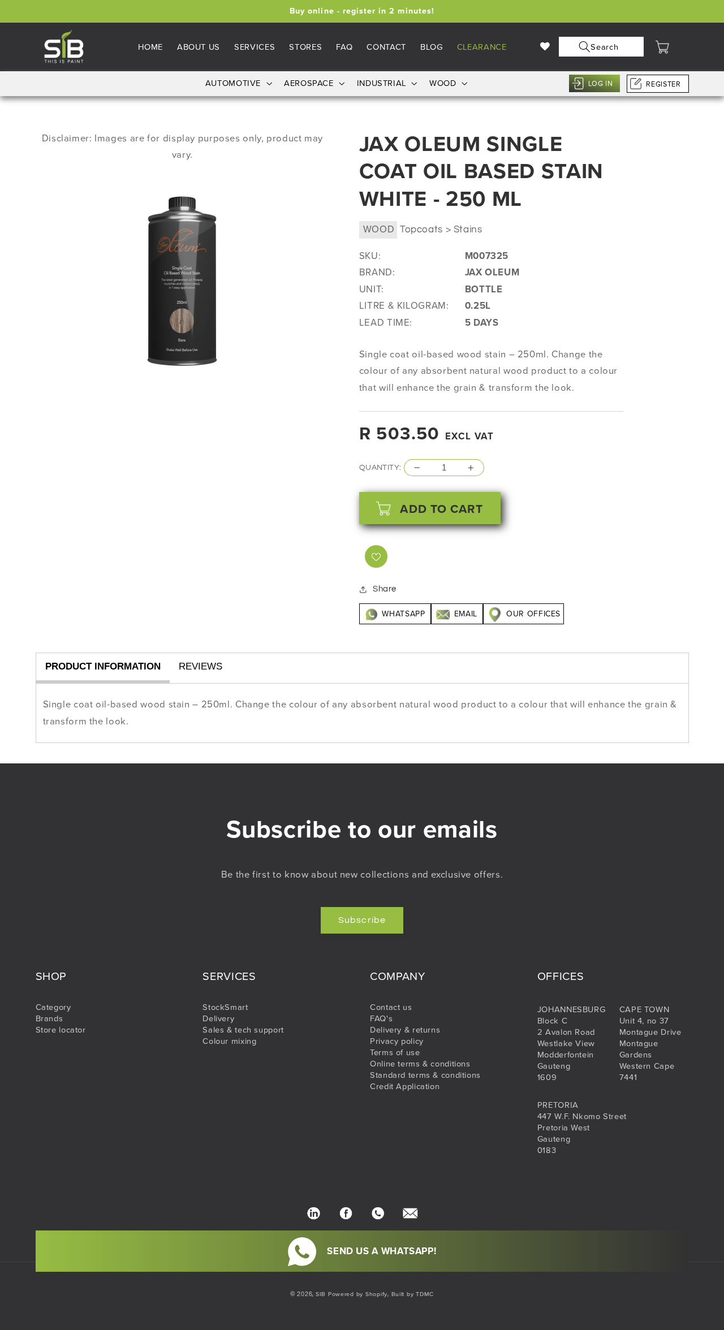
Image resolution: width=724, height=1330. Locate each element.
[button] (599, 47)
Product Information (103, 666)
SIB (321, 1294)
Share (385, 589)
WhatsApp (404, 614)
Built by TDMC (412, 1294)
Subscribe (361, 920)
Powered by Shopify (357, 1294)
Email (465, 614)
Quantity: (380, 468)
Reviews (200, 666)
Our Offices (532, 614)
